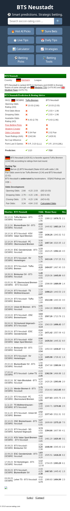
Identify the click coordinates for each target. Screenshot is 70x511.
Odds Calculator (12, 132)
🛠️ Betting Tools (49, 59)
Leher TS (32, 373)
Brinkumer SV (20, 274)
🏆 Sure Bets (49, 31)
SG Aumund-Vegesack (24, 323)
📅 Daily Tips (49, 40)
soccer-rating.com (13, 506)
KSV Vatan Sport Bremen (23, 234)
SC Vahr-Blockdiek (22, 380)
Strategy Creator (12, 129)
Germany (25, 80)
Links (30, 498)
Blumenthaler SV (22, 225)
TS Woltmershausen (22, 291)
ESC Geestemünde (23, 250)
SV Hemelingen (22, 259)
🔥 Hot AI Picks (21, 31)
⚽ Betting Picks (21, 59)
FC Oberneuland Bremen (24, 243)
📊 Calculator (21, 49)
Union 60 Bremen (22, 307)
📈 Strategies (49, 49)
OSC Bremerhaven (23, 316)
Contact (40, 498)
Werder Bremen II (22, 388)
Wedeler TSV (41, 87)
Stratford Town (11, 90)
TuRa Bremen (20, 217)
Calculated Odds (48, 203)
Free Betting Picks (13, 125)
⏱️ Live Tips (20, 40)
